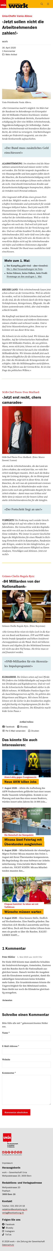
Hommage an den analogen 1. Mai (24, 276)
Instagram (10, 1231)
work (5, 41)
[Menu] (48, 4)
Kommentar (9, 1073)
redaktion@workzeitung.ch (14, 1209)
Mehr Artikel (11, 54)
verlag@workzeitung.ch (13, 1212)
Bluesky (9, 1227)
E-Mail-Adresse (10, 1046)
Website (6, 1059)
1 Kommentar (8, 51)
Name (6, 1033)
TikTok (8, 1234)
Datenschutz (8, 1244)
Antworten (7, 1000)
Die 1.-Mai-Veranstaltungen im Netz (24, 269)
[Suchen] (42, 4)
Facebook (10, 1224)
